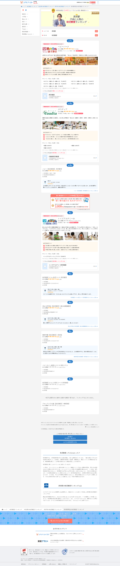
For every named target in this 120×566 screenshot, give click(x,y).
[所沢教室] (72, 96)
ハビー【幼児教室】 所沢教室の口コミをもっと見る (85, 190)
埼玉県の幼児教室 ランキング (46, 6)
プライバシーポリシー (34, 564)
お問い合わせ (52, 564)
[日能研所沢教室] (72, 158)
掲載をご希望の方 (62, 564)
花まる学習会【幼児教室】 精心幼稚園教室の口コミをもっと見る (82, 326)
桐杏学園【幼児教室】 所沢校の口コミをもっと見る (85, 356)
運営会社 (23, 564)
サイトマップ (73, 564)
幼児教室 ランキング (32, 6)
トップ (24, 6)
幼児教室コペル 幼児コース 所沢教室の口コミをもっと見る (84, 297)
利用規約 (44, 564)
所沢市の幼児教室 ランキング (62, 6)
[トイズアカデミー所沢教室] (72, 266)
